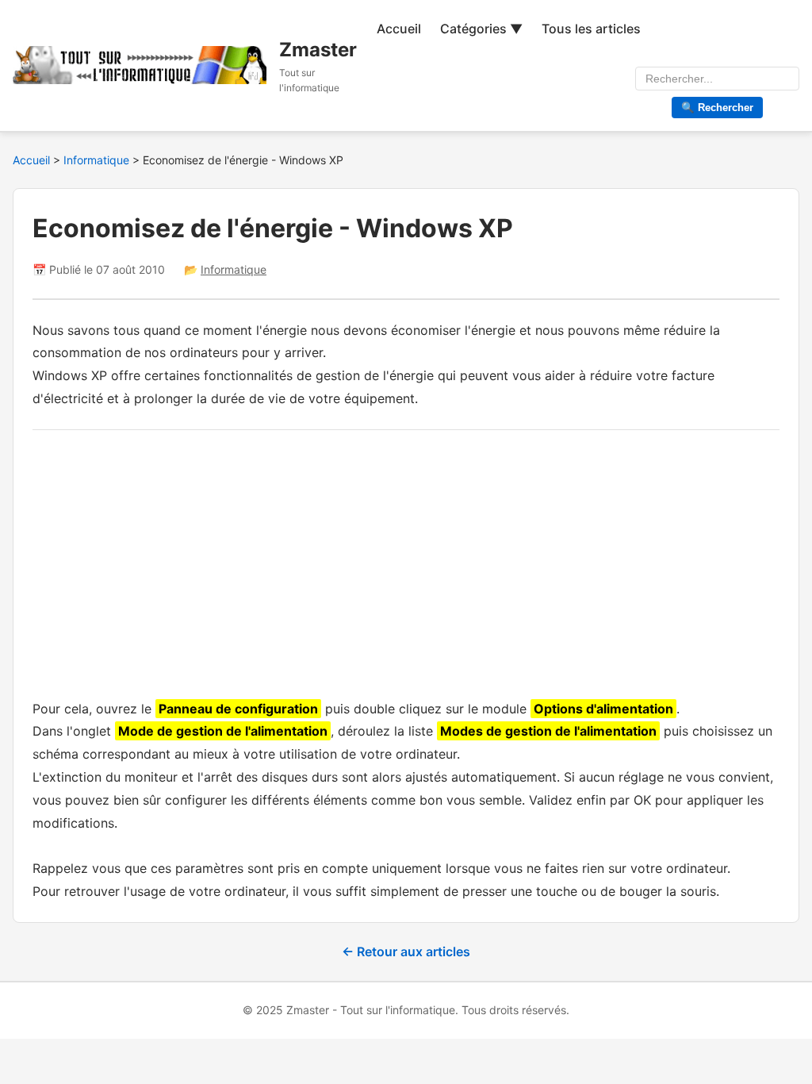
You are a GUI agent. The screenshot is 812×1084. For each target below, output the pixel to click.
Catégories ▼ (481, 29)
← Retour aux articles (406, 951)
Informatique (97, 160)
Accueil (399, 29)
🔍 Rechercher (717, 107)
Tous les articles (591, 29)
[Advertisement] (406, 560)
